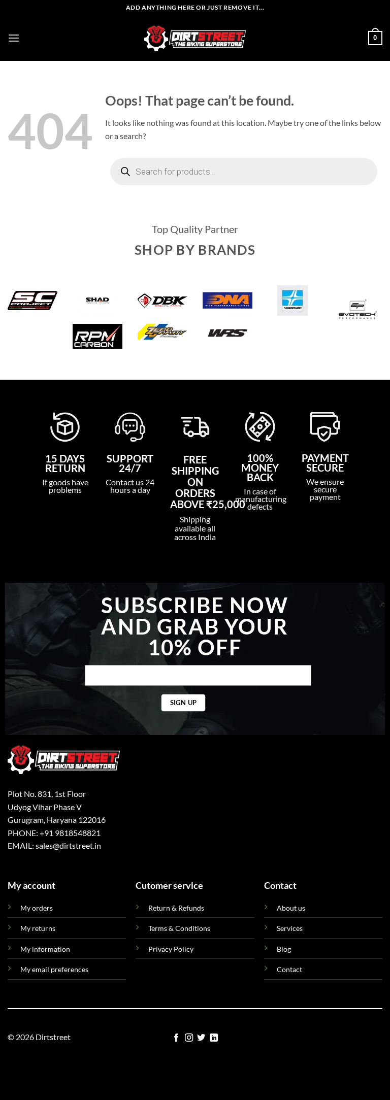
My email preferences (54, 969)
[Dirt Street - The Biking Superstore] (195, 38)
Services (290, 928)
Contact (289, 969)
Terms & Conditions (179, 928)
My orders (36, 908)
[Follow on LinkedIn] (214, 1038)
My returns (37, 928)
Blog (284, 949)
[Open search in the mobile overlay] (243, 171)
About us (291, 908)
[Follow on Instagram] (189, 1038)
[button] (14, 37)
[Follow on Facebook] (176, 1038)
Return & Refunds (176, 908)
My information (45, 949)
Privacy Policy (170, 949)
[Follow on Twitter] (201, 1038)
